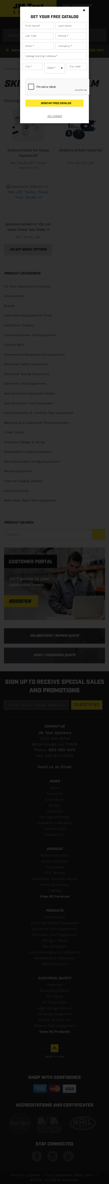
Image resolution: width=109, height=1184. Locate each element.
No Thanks (54, 115)
